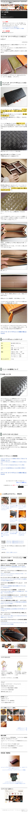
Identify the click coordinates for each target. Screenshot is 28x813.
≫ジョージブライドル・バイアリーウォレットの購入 (14, 770)
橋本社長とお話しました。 (7, 691)
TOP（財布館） (5, 12)
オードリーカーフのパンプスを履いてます (10, 744)
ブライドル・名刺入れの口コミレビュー (15, 541)
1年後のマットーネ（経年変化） (8, 700)
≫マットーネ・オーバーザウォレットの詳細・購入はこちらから (14, 332)
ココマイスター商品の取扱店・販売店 (9, 687)
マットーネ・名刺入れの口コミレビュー (15, 542)
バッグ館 (3, 14)
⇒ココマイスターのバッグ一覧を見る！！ (10, 27)
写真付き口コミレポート (7, 17)
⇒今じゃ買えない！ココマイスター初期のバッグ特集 (13, 28)
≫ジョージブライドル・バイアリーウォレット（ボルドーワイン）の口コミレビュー (14, 768)
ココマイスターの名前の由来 (7, 689)
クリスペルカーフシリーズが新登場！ (9, 747)
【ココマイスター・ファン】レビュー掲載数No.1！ (16, 810)
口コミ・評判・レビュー (12, 552)
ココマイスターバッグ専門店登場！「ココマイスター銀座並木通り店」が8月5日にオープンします (14, 738)
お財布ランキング (5, 698)
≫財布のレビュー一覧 (22, 728)
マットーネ (4, 549)
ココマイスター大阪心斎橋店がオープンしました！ (12, 745)
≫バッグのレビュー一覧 (21, 729)
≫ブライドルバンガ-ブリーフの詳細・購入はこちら (14, 783)
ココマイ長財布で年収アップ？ (8, 702)
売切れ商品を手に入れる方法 (7, 686)
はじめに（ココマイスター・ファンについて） (11, 684)
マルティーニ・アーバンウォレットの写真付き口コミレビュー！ (14, 741)
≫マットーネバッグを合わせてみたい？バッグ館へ (13, 465)
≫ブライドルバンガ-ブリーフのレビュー (14, 782)
